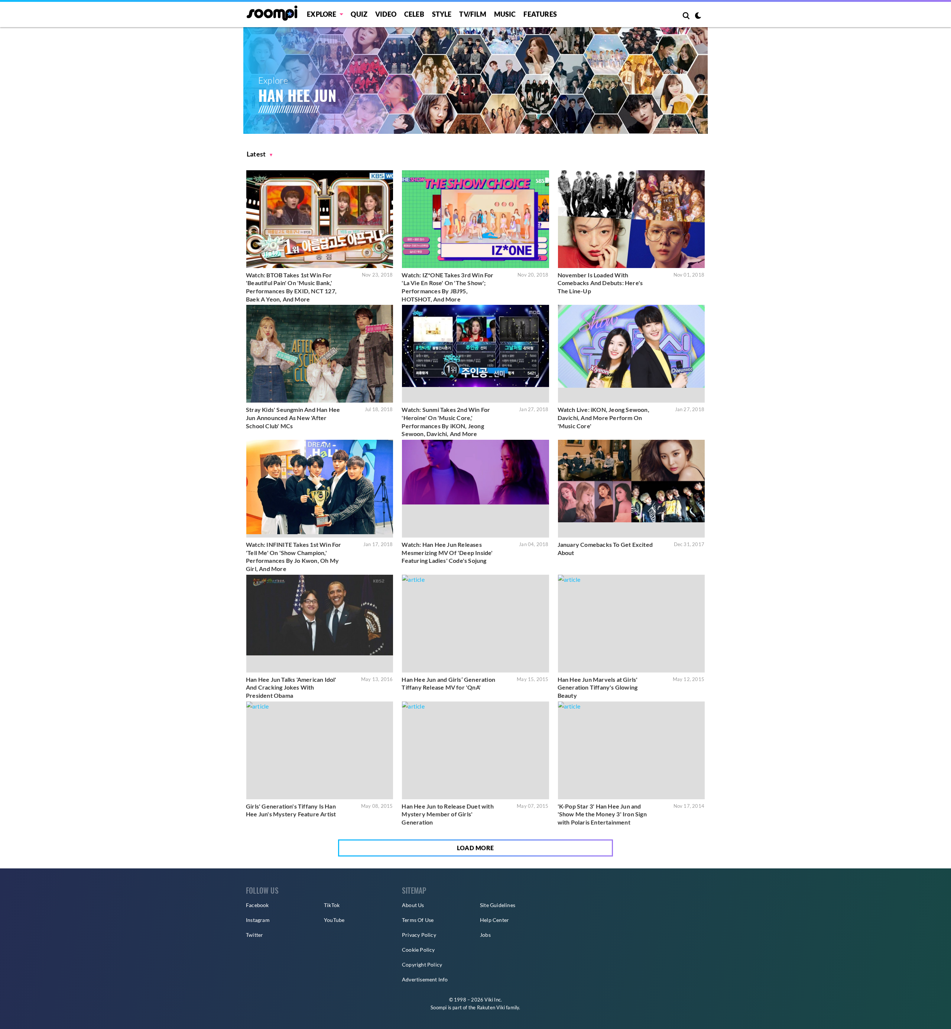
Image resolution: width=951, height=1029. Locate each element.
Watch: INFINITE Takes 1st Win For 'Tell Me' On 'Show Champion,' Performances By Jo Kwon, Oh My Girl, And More (293, 556)
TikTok (332, 905)
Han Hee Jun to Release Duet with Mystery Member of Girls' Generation (447, 814)
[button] (260, 154)
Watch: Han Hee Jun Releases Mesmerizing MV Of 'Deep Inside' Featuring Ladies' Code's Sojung (447, 552)
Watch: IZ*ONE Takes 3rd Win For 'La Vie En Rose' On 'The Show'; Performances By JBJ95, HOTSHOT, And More (447, 287)
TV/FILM (472, 14)
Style (442, 14)
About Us (413, 905)
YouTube (334, 920)
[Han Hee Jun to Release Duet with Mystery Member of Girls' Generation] (475, 750)
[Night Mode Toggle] (698, 16)
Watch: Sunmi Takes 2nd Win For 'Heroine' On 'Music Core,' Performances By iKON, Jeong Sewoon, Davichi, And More (446, 421)
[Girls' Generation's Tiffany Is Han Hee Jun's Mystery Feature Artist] (319, 750)
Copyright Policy (422, 964)
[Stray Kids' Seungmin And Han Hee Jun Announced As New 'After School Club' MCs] (319, 354)
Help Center (494, 920)
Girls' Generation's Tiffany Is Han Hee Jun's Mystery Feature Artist (291, 810)
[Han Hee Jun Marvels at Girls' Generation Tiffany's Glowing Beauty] (631, 623)
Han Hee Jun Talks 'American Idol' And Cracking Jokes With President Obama (291, 687)
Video (385, 14)
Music (505, 14)
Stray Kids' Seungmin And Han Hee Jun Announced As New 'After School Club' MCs (293, 417)
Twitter (254, 935)
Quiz (359, 14)
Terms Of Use (418, 920)
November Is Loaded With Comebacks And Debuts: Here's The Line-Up (600, 282)
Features (540, 14)
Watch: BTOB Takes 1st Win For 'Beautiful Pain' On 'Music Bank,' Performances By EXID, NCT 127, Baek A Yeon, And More (291, 287)
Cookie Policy (418, 949)
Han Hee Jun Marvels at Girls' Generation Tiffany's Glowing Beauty (598, 687)
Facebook (257, 905)
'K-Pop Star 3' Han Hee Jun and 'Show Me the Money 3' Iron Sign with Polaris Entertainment (602, 814)
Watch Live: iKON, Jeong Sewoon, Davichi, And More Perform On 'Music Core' (603, 417)
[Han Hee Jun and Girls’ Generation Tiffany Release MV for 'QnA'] (475, 623)
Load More (475, 847)
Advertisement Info (425, 979)
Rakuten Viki (491, 1007)
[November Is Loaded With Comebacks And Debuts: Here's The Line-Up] (631, 219)
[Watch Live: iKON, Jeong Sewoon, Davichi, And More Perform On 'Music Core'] (631, 354)
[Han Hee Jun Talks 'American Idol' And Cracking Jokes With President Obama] (319, 623)
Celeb (414, 14)
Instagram (258, 920)
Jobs (485, 935)
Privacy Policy (419, 935)
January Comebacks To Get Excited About (605, 548)
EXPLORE (321, 14)
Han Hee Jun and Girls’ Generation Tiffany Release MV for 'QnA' (448, 683)
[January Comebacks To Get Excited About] (631, 489)
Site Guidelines (497, 905)
